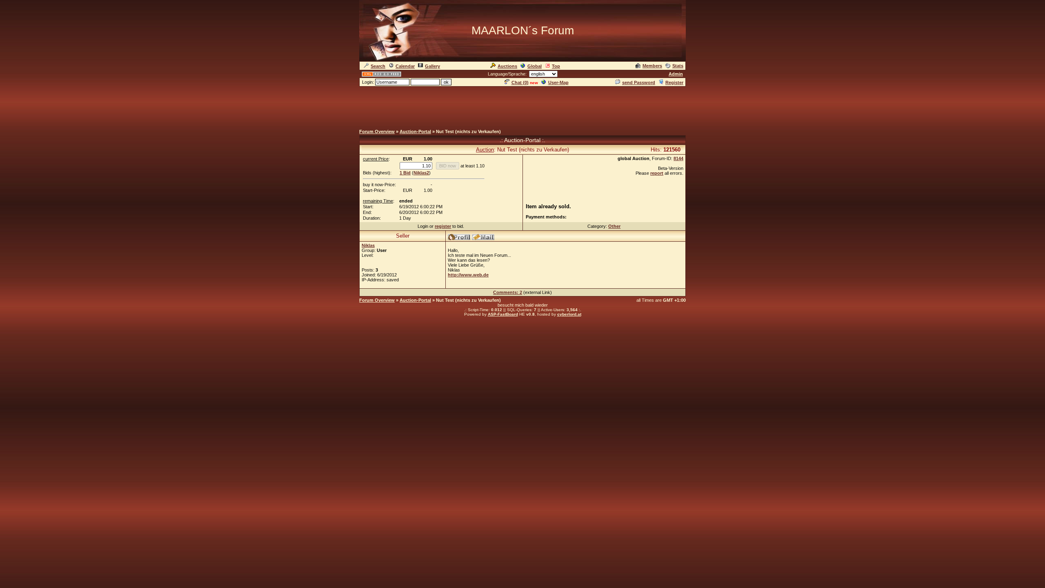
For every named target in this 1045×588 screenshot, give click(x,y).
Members (652, 65)
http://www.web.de (468, 274)
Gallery (432, 66)
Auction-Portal (415, 131)
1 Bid (405, 172)
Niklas (368, 245)
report (656, 173)
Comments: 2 (507, 292)
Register (674, 82)
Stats (677, 65)
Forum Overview (377, 131)
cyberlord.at (569, 314)
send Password (638, 82)
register (443, 226)
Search (378, 66)
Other (614, 226)
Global (534, 66)
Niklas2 (421, 172)
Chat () (520, 82)
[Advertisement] (522, 105)
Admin (676, 73)
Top (556, 66)
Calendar (405, 66)
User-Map (558, 82)
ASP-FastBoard (503, 314)
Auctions (507, 66)
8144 (678, 158)
